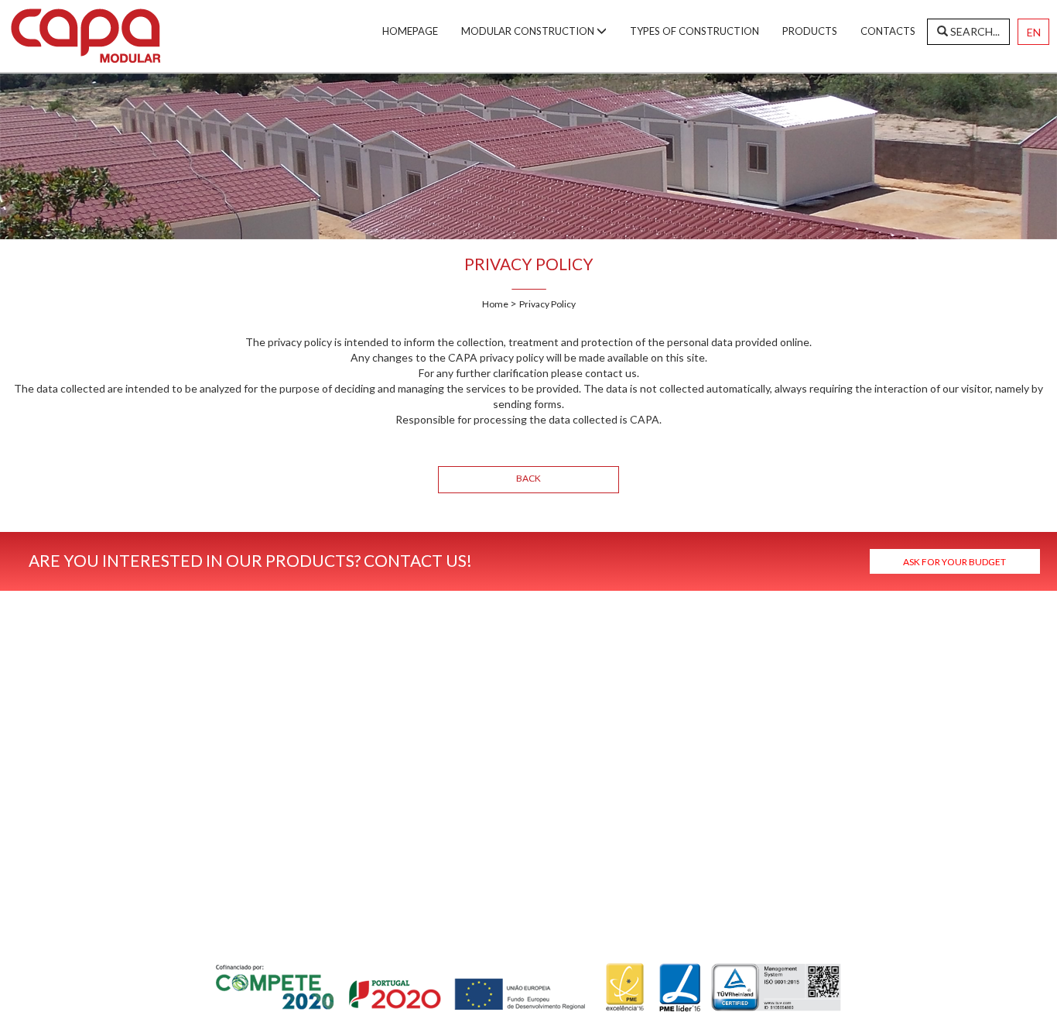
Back (528, 478)
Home (496, 304)
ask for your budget (954, 562)
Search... (974, 31)
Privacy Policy (547, 304)
